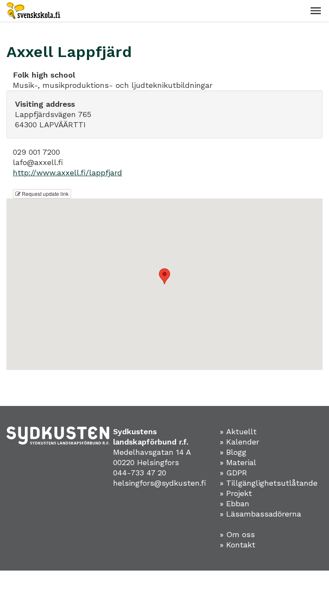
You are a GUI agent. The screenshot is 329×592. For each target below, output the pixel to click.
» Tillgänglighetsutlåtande (268, 482)
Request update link (45, 193)
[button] (316, 11)
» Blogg (233, 452)
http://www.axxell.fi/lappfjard (67, 172)
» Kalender (239, 441)
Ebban (237, 503)
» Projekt (236, 493)
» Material (238, 462)
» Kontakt (237, 544)
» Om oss (237, 534)
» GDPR (233, 472)
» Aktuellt (238, 431)
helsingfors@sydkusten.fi (159, 482)
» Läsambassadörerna (260, 513)
